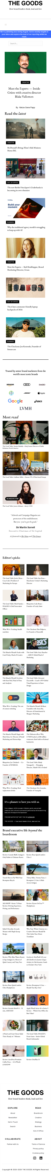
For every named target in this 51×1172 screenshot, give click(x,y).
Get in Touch (13, 1122)
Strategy (38, 1122)
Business (38, 1126)
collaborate (31, 817)
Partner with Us (13, 1144)
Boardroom (38, 1113)
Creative (38, 1118)
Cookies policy (38, 1153)
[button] (6, 25)
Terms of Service (38, 1144)
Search (12, 1126)
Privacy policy (38, 1149)
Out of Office (38, 1131)
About (12, 1113)
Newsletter (12, 1118)
